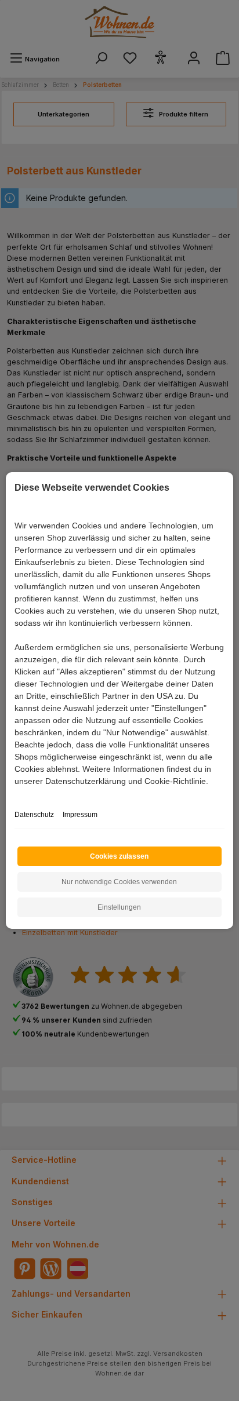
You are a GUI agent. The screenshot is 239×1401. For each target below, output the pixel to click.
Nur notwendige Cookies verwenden (119, 882)
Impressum (80, 815)
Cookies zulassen (119, 856)
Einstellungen (119, 907)
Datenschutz (34, 815)
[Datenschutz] (15, 794)
